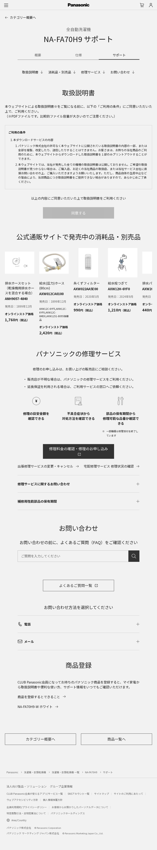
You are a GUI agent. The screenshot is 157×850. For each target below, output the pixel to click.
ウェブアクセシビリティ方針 (22, 799)
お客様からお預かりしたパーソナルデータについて (80, 807)
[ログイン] (150, 5)
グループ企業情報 (61, 786)
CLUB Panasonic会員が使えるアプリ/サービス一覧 (35, 793)
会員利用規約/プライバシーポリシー (27, 807)
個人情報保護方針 (53, 799)
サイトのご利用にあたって (128, 793)
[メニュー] (6, 5)
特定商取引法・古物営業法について (26, 813)
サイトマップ (101, 793)
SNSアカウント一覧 (78, 793)
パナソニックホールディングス (68, 813)
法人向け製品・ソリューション (27, 786)
